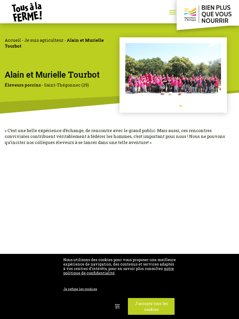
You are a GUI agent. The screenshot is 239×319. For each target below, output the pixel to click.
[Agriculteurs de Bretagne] (208, 13)
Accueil (13, 40)
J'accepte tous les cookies (151, 306)
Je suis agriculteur (43, 40)
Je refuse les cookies (80, 289)
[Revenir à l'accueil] (21, 12)
